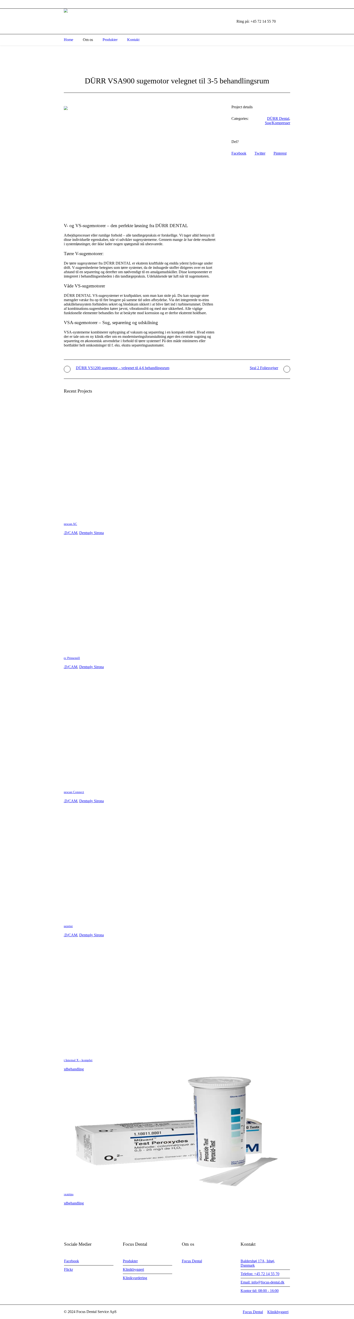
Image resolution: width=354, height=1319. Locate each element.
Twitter (260, 153)
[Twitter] (287, 4)
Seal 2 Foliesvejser (264, 368)
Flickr (68, 1269)
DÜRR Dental (278, 118)
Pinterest (280, 153)
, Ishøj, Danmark (88, 4)
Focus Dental (192, 1261)
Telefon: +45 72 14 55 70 (260, 1274)
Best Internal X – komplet (75, 1060)
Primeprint (66, 926)
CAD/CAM (68, 533)
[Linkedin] (270, 4)
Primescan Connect (71, 792)
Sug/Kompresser (277, 123)
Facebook (238, 153)
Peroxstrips (66, 1194)
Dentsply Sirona (91, 533)
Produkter (130, 1261)
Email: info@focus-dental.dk (262, 1282)
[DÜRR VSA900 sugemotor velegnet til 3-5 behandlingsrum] (140, 160)
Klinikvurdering (135, 1278)
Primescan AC (68, 524)
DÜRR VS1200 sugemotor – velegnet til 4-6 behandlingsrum (122, 368)
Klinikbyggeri (133, 1269)
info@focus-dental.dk (138, 4)
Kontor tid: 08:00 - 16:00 (260, 1291)
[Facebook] (276, 4)
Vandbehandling (71, 1069)
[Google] (282, 4)
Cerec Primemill (69, 658)
